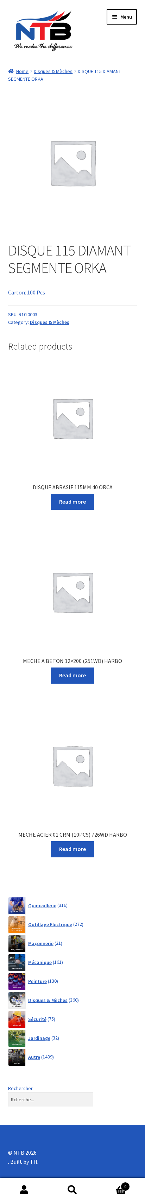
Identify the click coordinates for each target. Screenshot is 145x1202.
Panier (112, 1184)
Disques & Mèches (53, 71)
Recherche (72, 1190)
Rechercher (20, 1088)
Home (22, 71)
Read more (72, 501)
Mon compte (24, 1190)
